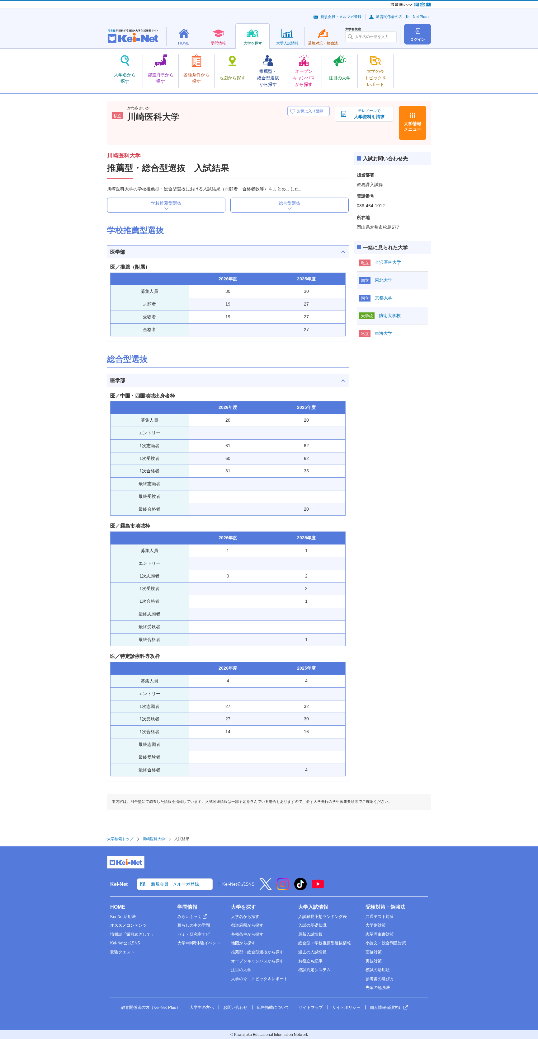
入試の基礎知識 (312, 925)
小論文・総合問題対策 (386, 943)
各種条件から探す (247, 934)
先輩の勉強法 (378, 987)
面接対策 (374, 952)
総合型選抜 (289, 203)
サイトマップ (311, 1007)
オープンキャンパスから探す (257, 961)
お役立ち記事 (310, 961)
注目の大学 (241, 969)
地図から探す (243, 943)
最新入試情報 (310, 934)
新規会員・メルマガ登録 (340, 17)
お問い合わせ (235, 1007)
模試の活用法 (378, 969)
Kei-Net (119, 884)
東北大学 (383, 280)
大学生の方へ (202, 1007)
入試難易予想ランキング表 (322, 916)
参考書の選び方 (380, 978)
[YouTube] (318, 888)
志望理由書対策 (380, 934)
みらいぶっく (189, 916)
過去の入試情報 (312, 952)
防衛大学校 (390, 315)
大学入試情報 (313, 907)
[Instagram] (283, 888)
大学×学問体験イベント (198, 943)
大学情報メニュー (412, 126)
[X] (265, 888)
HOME (117, 907)
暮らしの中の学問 (193, 925)
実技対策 (374, 961)
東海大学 (383, 333)
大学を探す (243, 907)
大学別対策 (376, 925)
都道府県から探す (247, 925)
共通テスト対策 (380, 916)
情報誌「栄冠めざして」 (132, 934)
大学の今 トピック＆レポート (259, 978)
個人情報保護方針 (386, 1007)
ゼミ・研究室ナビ (193, 934)
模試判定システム (314, 969)
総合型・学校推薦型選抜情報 (324, 943)
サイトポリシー (346, 1007)
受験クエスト (122, 952)
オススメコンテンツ (128, 925)
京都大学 (383, 297)
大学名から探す (245, 916)
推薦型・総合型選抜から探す (257, 952)
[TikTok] (300, 888)
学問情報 (187, 907)
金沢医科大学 (388, 262)
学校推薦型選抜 (166, 203)
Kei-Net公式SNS (238, 884)
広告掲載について (273, 1007)
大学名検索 (353, 29)
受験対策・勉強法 (385, 907)
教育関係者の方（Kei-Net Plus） (403, 17)
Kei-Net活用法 (123, 916)
